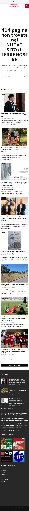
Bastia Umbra (4, 129)
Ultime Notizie (6, 89)
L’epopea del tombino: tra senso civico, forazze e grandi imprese (13, 252)
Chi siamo (3, 470)
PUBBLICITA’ (4, 481)
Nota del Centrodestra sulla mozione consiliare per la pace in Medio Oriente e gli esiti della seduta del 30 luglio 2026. (14, 425)
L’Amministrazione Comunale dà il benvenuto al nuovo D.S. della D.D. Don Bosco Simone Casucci (14, 218)
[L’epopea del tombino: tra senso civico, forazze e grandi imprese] (14, 240)
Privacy (3, 477)
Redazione (3, 472)
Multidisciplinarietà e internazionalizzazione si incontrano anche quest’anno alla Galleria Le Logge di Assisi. (14, 183)
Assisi (3, 94)
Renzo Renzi (4, 431)
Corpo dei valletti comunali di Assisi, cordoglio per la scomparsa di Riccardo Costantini (13, 351)
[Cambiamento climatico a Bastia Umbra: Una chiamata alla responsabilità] (14, 273)
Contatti (3, 474)
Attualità (4, 198)
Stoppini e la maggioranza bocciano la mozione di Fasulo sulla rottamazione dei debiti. (13, 114)
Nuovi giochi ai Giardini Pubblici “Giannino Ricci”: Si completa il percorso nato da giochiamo (13, 149)
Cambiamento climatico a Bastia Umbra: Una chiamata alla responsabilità (14, 285)
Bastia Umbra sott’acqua (16, 431)
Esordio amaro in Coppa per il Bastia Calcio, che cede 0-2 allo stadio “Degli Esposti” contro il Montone (14, 318)
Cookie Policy (4, 479)
